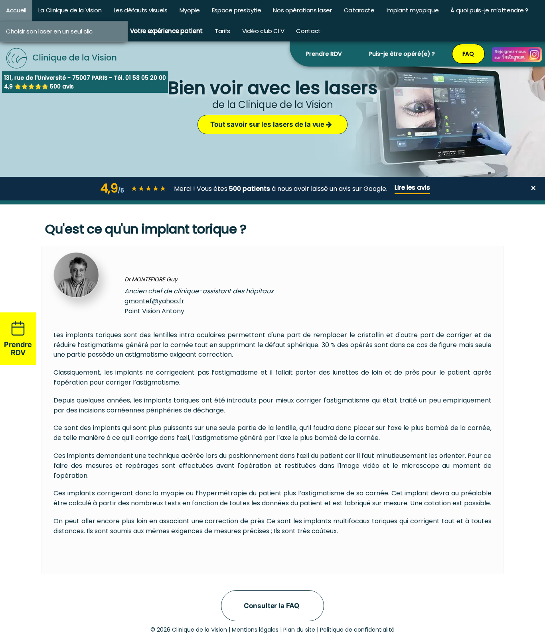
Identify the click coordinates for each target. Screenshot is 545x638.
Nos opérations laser (302, 10)
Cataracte (359, 10)
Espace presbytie (236, 10)
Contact (308, 31)
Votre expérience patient (166, 31)
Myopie (190, 10)
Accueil (16, 10)
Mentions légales (255, 630)
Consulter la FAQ (271, 606)
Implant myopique (413, 10)
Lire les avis (412, 187)
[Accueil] (62, 48)
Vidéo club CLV (263, 31)
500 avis (62, 86)
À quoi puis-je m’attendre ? (489, 10)
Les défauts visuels (141, 10)
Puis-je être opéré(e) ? (402, 54)
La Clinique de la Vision (70, 10)
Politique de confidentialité (357, 630)
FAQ (468, 54)
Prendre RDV (324, 54)
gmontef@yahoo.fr (154, 301)
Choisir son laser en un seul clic (49, 31)
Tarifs (222, 31)
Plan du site (299, 630)
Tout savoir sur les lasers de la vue (268, 124)
